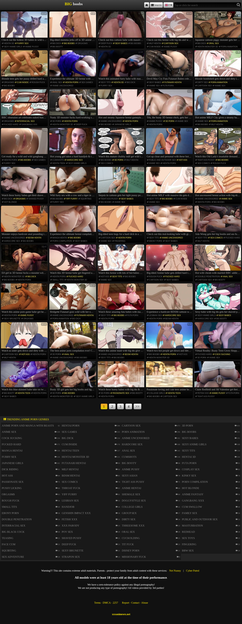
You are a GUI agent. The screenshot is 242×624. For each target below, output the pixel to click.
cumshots (58, 160)
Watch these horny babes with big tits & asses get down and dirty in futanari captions (121, 376)
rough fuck (38, 82)
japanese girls (122, 124)
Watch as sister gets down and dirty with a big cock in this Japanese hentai (25, 337)
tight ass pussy (206, 160)
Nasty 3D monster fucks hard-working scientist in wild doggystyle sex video (73, 104)
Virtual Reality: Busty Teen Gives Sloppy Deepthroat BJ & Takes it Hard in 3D (218, 337)
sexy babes (121, 43)
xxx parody (70, 525)
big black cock (13, 531)
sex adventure (13, 556)
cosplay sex (191, 469)
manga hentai (59, 238)
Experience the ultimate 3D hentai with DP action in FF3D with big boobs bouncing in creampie (73, 65)
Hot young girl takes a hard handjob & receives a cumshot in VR (73, 143)
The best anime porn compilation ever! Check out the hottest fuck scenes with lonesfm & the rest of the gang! (73, 337)
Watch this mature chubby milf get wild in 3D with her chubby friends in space (121, 143)
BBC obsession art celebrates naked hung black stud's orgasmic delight (25, 104)
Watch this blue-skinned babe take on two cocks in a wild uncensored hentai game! (25, 376)
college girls (157, 393)
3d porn (56, 121)
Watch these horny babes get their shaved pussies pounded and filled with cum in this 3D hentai (25, 182)
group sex (129, 513)
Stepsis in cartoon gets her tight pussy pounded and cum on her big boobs (121, 182)
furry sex (22, 43)
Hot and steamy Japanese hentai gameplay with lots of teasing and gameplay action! (121, 104)
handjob (68, 506)
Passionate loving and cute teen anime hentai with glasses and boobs (170, 376)
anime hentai (131, 488)
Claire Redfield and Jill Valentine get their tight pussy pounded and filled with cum (218, 376)
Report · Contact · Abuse (135, 602)
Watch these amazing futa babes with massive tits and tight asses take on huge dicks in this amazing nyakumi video (121, 298)
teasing (7, 538)
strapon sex (71, 556)
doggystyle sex (134, 500)
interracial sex (26, 121)
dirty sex (202, 82)
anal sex (57, 82)
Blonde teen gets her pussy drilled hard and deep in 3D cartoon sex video (25, 65)
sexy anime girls (13, 47)
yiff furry (72, 199)
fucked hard (11, 124)
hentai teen (58, 163)
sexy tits (106, 82)
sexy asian (129, 475)
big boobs (69, 43)
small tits (58, 280)
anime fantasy (192, 494)
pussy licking (12, 488)
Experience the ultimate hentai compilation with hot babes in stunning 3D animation (73, 221)
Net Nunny (175, 570)
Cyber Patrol (192, 570)
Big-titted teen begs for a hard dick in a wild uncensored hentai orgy (121, 221)
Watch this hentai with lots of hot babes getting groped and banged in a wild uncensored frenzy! (121, 259)
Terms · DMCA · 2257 (106, 602)
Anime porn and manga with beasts (28, 425)
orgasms (83, 43)
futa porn (168, 86)
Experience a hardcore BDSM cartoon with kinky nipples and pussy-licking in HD (170, 298)
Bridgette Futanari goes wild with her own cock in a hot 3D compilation (73, 298)
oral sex (214, 43)
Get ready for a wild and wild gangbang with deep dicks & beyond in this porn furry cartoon (25, 143)
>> (137, 406)
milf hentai (155, 43)
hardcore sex (75, 160)
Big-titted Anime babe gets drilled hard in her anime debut (170, 259)
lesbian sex (155, 315)
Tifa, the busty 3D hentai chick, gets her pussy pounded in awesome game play (170, 104)
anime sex (154, 86)
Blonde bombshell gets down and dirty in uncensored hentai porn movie (218, 65)
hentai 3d (9, 43)
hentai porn (71, 82)
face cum (8, 544)
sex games (87, 82)
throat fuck (71, 488)
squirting (86, 199)
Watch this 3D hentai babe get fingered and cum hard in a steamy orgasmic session (73, 259)
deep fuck (106, 43)
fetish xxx (203, 393)
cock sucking (222, 354)
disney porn (130, 550)
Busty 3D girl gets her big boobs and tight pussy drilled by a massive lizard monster (73, 376)
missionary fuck (134, 556)
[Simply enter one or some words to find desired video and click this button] (238, 5)
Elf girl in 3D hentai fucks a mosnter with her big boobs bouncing (25, 259)
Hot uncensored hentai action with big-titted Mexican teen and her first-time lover (218, 182)
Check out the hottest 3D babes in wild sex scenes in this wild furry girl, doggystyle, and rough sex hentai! (25, 26)
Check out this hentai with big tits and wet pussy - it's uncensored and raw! (170, 26)
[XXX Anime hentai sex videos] (146, 5)
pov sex (67, 531)
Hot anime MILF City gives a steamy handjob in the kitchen (218, 104)
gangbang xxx (29, 124)
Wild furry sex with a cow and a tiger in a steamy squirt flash (73, 182)
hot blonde (10, 202)
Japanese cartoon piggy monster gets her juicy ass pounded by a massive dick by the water (218, 26)
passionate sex (121, 393)
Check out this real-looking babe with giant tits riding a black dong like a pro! (170, 221)
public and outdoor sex (162, 160)
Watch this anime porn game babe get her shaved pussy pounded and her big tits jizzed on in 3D (25, 298)
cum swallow (192, 506)
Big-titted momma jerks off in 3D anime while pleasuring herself (73, 26)
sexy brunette (12, 319)
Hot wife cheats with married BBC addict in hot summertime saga (218, 259)
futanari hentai (173, 82)
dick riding (10, 469)
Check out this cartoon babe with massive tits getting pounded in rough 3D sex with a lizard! (121, 26)
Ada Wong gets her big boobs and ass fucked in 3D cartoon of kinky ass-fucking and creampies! (218, 221)
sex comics (107, 163)
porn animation (229, 47)
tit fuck (128, 544)
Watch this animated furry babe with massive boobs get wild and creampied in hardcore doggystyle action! (121, 65)
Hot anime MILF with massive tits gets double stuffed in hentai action (170, 182)
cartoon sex (171, 43)
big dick (56, 43)
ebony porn (155, 241)
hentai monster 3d (207, 47)
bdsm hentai (34, 238)
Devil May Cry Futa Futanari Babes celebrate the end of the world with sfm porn (170, 65)
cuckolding (131, 538)
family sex (189, 513)
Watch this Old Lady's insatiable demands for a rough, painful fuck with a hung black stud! (218, 143)
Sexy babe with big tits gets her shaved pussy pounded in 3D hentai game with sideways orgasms (218, 298)
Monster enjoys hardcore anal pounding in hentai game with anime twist (25, 221)
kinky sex (189, 475)
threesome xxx (133, 525)
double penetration (208, 276)
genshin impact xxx (76, 513)
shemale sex (131, 494)
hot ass (183, 160)
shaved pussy (36, 199)
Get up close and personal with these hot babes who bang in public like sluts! (170, 143)
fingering (119, 241)
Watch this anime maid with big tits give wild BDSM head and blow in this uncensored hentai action (121, 337)
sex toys (188, 538)
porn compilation (62, 241)
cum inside (155, 47)
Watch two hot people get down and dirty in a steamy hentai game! (170, 337)
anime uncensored (62, 86)
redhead (188, 531)
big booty (57, 47)
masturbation (192, 525)
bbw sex (188, 550)
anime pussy (32, 47)
